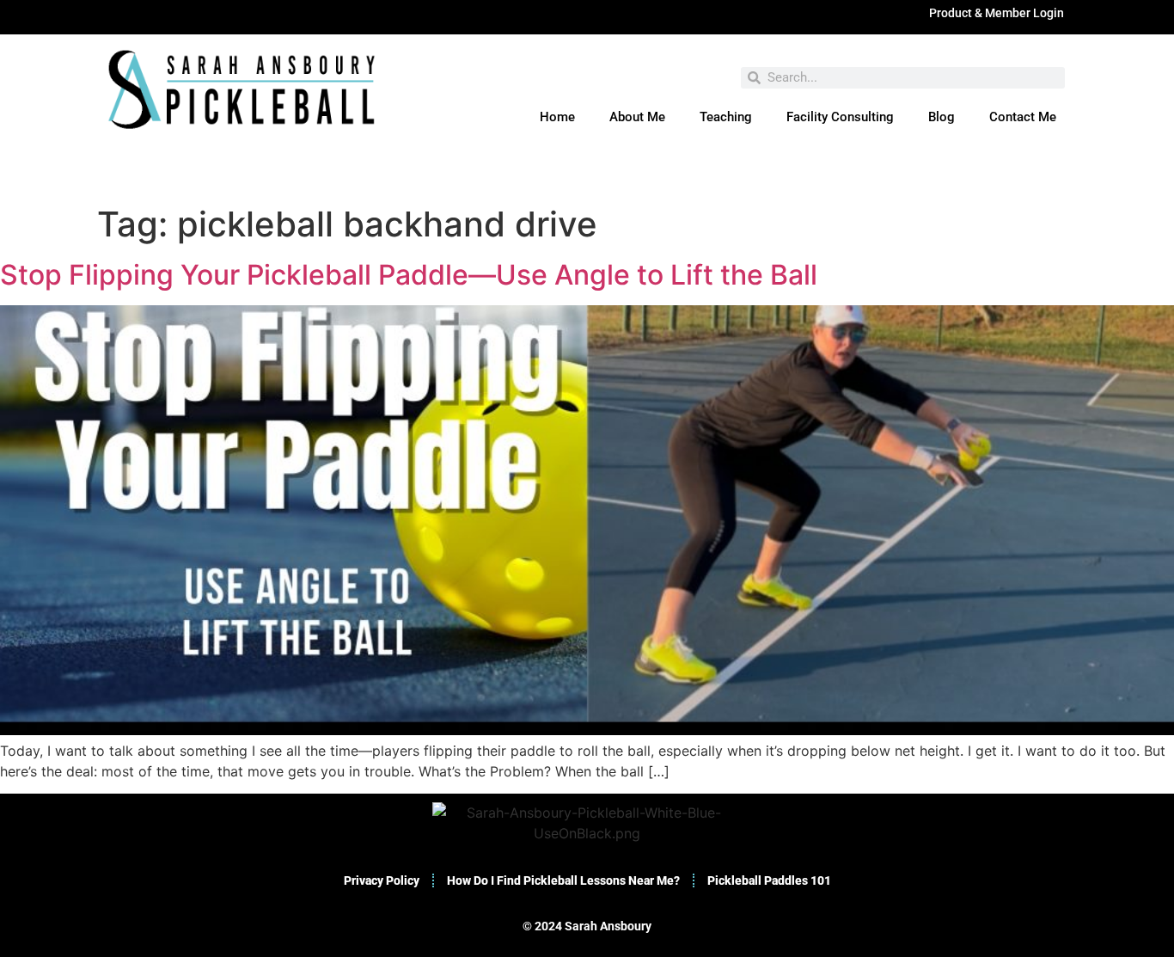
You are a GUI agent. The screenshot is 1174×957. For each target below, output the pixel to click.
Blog (941, 117)
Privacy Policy (381, 880)
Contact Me (1022, 117)
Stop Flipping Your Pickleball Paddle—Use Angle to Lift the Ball (408, 274)
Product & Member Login (996, 13)
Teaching (726, 117)
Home (557, 117)
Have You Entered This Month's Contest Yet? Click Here (587, 179)
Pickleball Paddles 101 (769, 880)
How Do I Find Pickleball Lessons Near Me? (563, 880)
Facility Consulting (840, 117)
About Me (637, 117)
